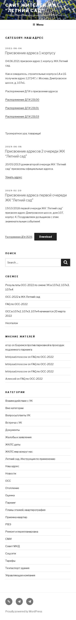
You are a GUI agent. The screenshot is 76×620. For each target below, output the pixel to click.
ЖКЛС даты (12, 444)
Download (45, 236)
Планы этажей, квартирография (25, 510)
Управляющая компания (20, 575)
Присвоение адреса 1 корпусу (30, 53)
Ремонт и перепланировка (21, 531)
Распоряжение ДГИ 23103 (22, 116)
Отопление (12, 488)
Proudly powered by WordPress (23, 611)
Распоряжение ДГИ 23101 (22, 108)
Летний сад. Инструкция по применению (30, 459)
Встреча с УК (13, 422)
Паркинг (10, 502)
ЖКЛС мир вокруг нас (19, 451)
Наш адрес (12, 466)
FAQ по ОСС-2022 (16, 304)
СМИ (8, 539)
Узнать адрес (13, 177)
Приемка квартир (16, 517)
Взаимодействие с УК (19, 400)
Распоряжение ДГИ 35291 (18, 237)
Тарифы (10, 560)
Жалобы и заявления (18, 437)
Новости (10, 473)
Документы (12, 430)
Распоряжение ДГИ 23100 (22, 99)
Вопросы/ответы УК (17, 415)
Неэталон (11, 323)
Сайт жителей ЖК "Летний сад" (30, 8)
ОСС (8, 480)
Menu (39, 24)
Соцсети (10, 553)
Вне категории (14, 408)
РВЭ (8, 524)
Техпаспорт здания (17, 568)
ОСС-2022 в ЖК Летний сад (22, 296)
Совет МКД (12, 546)
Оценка (10, 495)
